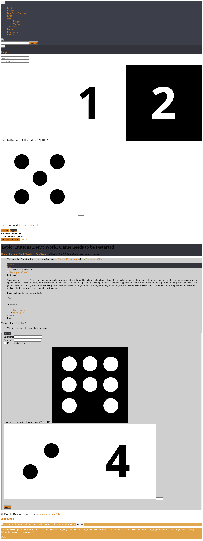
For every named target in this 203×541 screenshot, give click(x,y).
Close (4, 537)
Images (16, 21)
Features (11, 10)
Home (4, 254)
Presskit (10, 34)
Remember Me (12, 225)
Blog (9, 8)
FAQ (9, 16)
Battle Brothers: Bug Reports (33, 254)
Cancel (24, 239)
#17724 (36, 269)
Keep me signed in (16, 343)
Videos (16, 24)
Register (13, 230)
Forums (10, 29)
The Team (12, 26)
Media (10, 18)
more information (67, 524)
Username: (9, 337)
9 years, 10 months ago (69, 259)
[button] (2, 40)
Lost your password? (29, 225)
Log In (7, 507)
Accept (80, 524)
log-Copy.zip (19, 310)
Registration (12, 32)
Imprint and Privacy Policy (49, 514)
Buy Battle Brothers (16, 13)
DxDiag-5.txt (19, 312)
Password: (9, 340)
